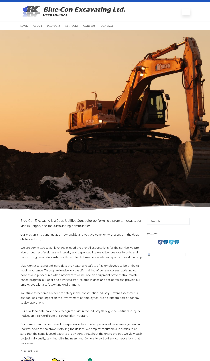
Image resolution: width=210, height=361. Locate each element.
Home (24, 25)
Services (71, 25)
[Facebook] (160, 244)
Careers (89, 25)
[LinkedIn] (177, 244)
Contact (107, 25)
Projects (53, 25)
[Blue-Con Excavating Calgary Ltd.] (74, 16)
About (37, 25)
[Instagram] (165, 244)
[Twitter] (171, 244)
